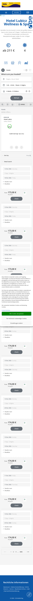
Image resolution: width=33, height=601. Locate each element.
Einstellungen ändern (16, 323)
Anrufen (16, 12)
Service (12, 589)
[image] (2, 15)
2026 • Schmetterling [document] (17, 598)
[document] (16, 23)
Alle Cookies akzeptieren (16, 314)
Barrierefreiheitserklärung (11, 591)
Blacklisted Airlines (20, 589)
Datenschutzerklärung (17, 587)
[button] (26, 13)
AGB (28, 589)
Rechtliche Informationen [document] (15, 582)
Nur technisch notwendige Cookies (16, 318)
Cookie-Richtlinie (6, 310)
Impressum (6, 587)
